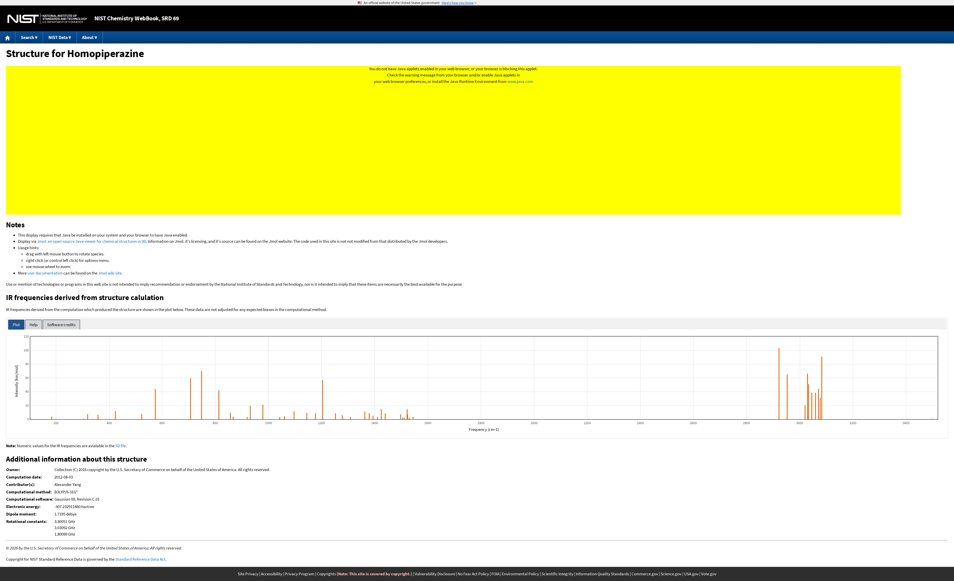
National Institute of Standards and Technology (47, 18)
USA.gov (691, 574)
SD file (120, 445)
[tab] (16, 325)
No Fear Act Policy (473, 574)
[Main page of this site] (7, 37)
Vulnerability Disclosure (435, 574)
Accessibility (271, 574)
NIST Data (58, 37)
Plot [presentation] (16, 324)
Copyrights (326, 574)
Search (27, 37)
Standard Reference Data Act (140, 559)
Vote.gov (708, 574)
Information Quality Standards (602, 574)
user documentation (45, 273)
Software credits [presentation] (61, 324)
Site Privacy (248, 574)
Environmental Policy (520, 574)
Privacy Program (299, 574)
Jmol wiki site (109, 273)
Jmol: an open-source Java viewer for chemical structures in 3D (91, 241)
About (88, 37)
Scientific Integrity (557, 574)
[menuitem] (7, 37)
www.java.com (520, 81)
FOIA (495, 574)
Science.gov (671, 574)
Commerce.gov (645, 574)
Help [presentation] (34, 324)
